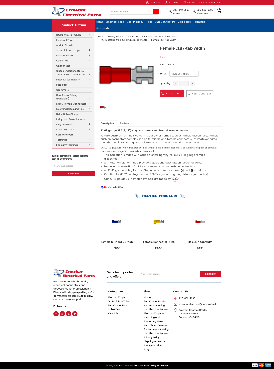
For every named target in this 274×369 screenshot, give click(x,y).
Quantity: (165, 83)
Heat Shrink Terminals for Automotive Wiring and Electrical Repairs (156, 329)
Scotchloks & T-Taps (139, 22)
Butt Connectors (165, 22)
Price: (163, 73)
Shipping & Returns (211, 2)
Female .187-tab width (163, 40)
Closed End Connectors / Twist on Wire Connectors (70, 72)
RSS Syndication (153, 345)
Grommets (102, 28)
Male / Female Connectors (71, 103)
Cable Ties (184, 22)
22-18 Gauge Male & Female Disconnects (124, 40)
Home (99, 22)
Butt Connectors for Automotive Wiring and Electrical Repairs (156, 305)
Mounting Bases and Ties (70, 109)
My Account (174, 2)
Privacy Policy (151, 337)
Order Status (155, 2)
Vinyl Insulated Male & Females (159, 36)
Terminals (199, 22)
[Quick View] (134, 210)
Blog (146, 349)
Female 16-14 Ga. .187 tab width (117, 242)
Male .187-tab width (200, 242)
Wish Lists (191, 2)
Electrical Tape (115, 22)
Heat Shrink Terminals (68, 35)
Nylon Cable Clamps (67, 114)
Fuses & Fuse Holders (68, 79)
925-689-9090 (187, 298)
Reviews (124, 123)
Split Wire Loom (64, 134)
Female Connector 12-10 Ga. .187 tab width (158, 242)
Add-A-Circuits (64, 45)
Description (107, 123)
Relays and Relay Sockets (70, 119)
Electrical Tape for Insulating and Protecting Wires (154, 317)
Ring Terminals (64, 124)
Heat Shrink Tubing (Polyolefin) (66, 96)
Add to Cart (117, 234)
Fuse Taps (62, 84)
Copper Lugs (63, 65)
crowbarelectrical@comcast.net (197, 304)
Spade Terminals (65, 129)
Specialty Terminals (67, 145)
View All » (113, 313)
